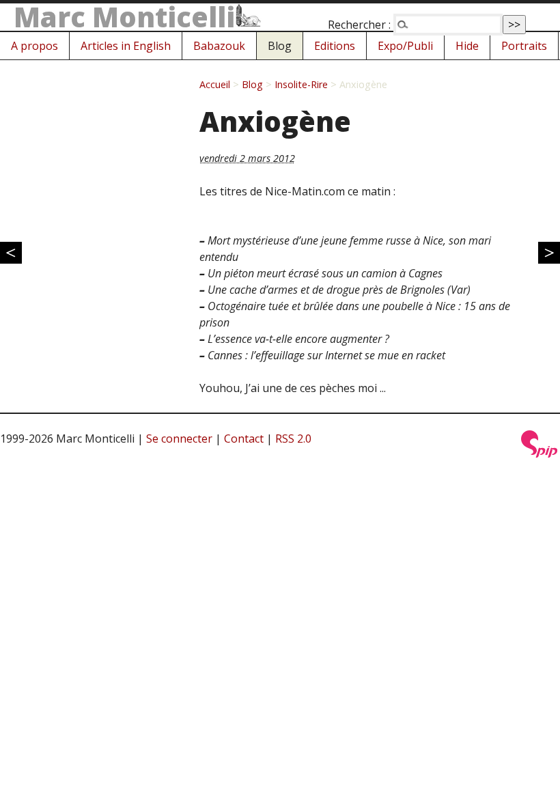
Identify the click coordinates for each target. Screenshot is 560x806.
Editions (334, 45)
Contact (244, 438)
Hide (467, 45)
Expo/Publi (405, 45)
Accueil (214, 84)
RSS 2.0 (293, 438)
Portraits (524, 45)
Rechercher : (359, 24)
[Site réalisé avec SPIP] (539, 453)
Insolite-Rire (301, 84)
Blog (280, 45)
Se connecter (179, 438)
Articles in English (126, 45)
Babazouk (219, 45)
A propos (34, 45)
